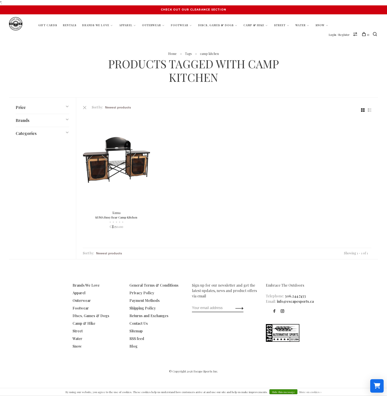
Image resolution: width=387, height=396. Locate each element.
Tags (188, 54)
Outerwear (151, 25)
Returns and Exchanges (148, 315)
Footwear (180, 25)
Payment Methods (144, 300)
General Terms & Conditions (153, 285)
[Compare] (355, 34)
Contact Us (138, 323)
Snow (320, 25)
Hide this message (283, 392)
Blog (133, 346)
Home (172, 54)
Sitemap (136, 331)
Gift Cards (47, 25)
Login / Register (339, 35)
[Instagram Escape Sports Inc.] (282, 311)
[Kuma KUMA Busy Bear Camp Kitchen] (116, 160)
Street (280, 25)
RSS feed (136, 338)
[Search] (375, 34)
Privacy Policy (141, 292)
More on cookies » (310, 392)
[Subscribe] (238, 308)
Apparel (125, 25)
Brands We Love (95, 25)
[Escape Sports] (282, 340)
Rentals (69, 25)
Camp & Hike (253, 25)
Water (300, 25)
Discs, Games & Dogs (216, 25)
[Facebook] (274, 311)
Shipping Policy (142, 308)
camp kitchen (209, 54)
